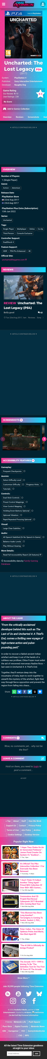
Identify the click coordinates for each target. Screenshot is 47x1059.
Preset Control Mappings (13, 502)
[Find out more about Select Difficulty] (24, 480)
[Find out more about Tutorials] (13, 489)
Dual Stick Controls (11, 498)
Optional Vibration (10, 515)
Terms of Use (13, 830)
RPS (27, 1035)
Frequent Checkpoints (12, 471)
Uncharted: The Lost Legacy (23, 66)
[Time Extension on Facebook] (34, 1001)
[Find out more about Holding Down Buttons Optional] (32, 511)
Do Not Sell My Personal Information (23, 1015)
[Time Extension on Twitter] (28, 994)
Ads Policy (26, 830)
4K (29, 251)
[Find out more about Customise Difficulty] (23, 484)
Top (9, 821)
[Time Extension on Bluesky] (39, 994)
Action (6, 188)
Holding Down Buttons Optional (16, 511)
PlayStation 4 (20, 78)
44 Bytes (27, 1012)
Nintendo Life (20, 1022)
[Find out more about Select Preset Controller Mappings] (27, 502)
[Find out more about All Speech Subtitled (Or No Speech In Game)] (43, 537)
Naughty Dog (20, 85)
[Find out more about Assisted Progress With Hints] (42, 484)
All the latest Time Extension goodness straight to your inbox (23, 1046)
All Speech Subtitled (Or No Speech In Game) (22, 537)
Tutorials (7, 489)
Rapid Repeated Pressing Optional (17, 519)
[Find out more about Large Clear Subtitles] (23, 528)
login (36, 766)
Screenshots (33, 117)
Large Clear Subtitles (12, 528)
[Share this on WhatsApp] (14, 692)
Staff (23, 821)
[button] (44, 439)
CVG (20, 1035)
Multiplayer (21, 229)
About (16, 821)
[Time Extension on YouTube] (18, 994)
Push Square (34, 1022)
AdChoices (39, 1012)
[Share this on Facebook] (24, 692)
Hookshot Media (20, 1010)
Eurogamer (14, 1031)
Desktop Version (32, 834)
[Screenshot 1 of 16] (21, 437)
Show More (23, 978)
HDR (5, 251)
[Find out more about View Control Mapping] (24, 506)
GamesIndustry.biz (36, 1031)
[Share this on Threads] (35, 692)
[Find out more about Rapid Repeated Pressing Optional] (34, 519)
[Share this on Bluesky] (19, 692)
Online (32, 229)
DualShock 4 (8, 242)
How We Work (35, 821)
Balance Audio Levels (12, 541)
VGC (23, 1031)
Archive (37, 830)
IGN (4, 1031)
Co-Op (40, 229)
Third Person (8, 233)
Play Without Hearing (12, 546)
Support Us (11, 825)
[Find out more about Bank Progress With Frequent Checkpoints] (24, 471)
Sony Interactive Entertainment (28, 81)
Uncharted (7, 220)
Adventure (16, 188)
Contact (22, 825)
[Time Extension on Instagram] (13, 1001)
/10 (16, 94)
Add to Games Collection (18, 109)
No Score (8, 102)
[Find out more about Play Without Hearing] (23, 546)
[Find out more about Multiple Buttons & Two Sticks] (22, 498)
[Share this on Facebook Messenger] (40, 692)
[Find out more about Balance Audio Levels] (24, 541)
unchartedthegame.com (13, 259)
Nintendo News (38, 1026)
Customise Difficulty (11, 484)
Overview (7, 117)
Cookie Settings (15, 834)
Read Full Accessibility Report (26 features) (21, 555)
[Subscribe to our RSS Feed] (7, 994)
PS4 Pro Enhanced (17, 251)
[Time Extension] (23, 4)
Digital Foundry (21, 1026)
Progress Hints (32, 484)
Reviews (19, 117)
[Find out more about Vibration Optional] (21, 515)
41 (41, 312)
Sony (39, 318)
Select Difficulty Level (12, 480)
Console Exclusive (24, 233)
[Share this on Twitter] (29, 692)
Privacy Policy (35, 825)
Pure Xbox (7, 1026)
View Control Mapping (12, 506)
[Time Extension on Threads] (23, 1001)
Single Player (8, 229)
